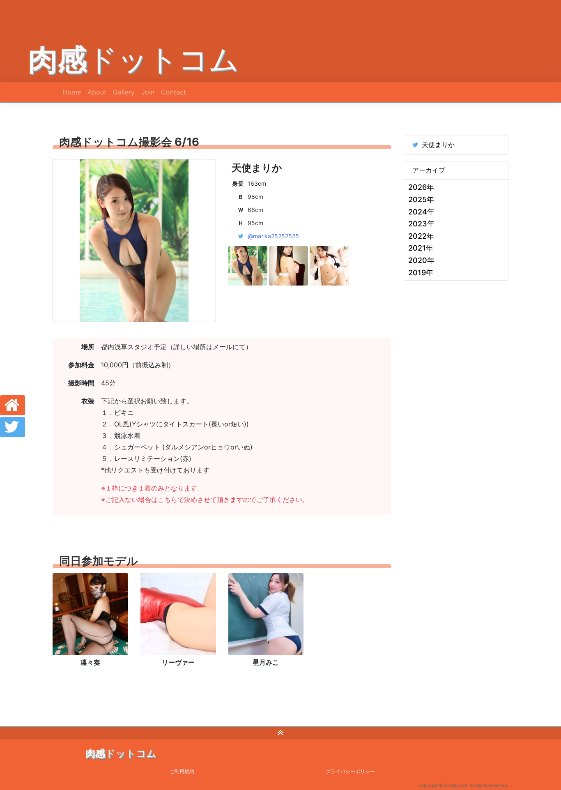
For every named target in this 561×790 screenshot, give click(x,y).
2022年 (421, 236)
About (96, 92)
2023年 (421, 223)
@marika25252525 (273, 236)
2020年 (421, 260)
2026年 (421, 187)
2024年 (421, 211)
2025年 (421, 199)
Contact (173, 92)
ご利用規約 (182, 771)
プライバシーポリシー (350, 771)
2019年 (420, 272)
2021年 (420, 248)
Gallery (124, 92)
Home (71, 92)
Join (147, 92)
